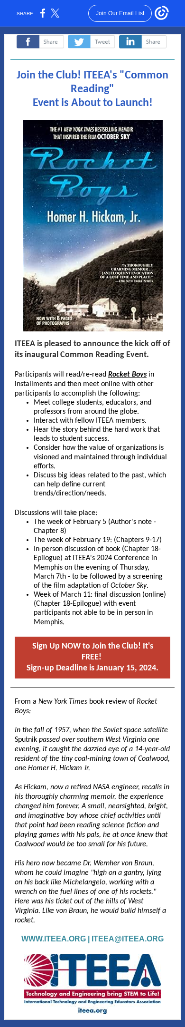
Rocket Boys (127, 374)
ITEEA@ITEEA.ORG (128, 939)
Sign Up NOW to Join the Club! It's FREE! (92, 657)
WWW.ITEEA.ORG (53, 939)
